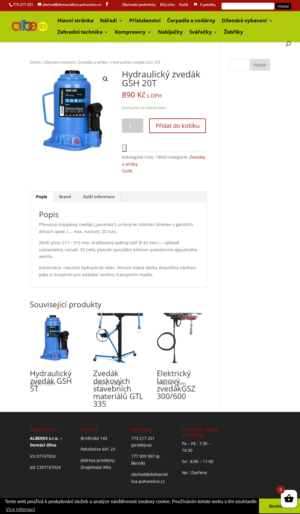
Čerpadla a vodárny (191, 21)
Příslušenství (145, 21)
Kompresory (130, 32)
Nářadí (108, 21)
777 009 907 (143, 456)
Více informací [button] (20, 509)
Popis (41, 196)
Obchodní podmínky (139, 5)
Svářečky (200, 32)
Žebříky (233, 32)
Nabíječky (170, 32)
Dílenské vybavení (244, 21)
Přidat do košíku (178, 126)
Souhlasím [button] (279, 506)
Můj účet (167, 5)
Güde (127, 171)
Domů (35, 62)
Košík (183, 5)
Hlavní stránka (75, 21)
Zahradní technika (80, 32)
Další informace (99, 196)
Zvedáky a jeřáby (93, 62)
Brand (65, 196)
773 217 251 (23, 4)
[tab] (42, 197)
